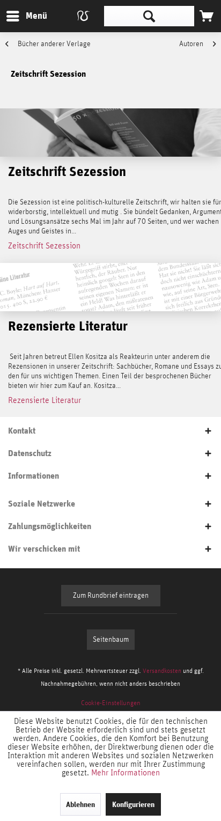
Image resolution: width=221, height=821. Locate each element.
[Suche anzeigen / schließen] (149, 16)
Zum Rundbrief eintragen (111, 595)
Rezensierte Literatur (44, 400)
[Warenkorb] (206, 16)
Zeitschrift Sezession (44, 245)
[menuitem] (26, 16)
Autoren (192, 44)
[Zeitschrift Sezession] (110, 132)
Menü (28, 15)
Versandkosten (162, 671)
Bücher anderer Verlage (53, 44)
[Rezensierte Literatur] (110, 287)
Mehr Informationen (125, 772)
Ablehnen (80, 804)
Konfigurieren (133, 804)
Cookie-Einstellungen (111, 703)
